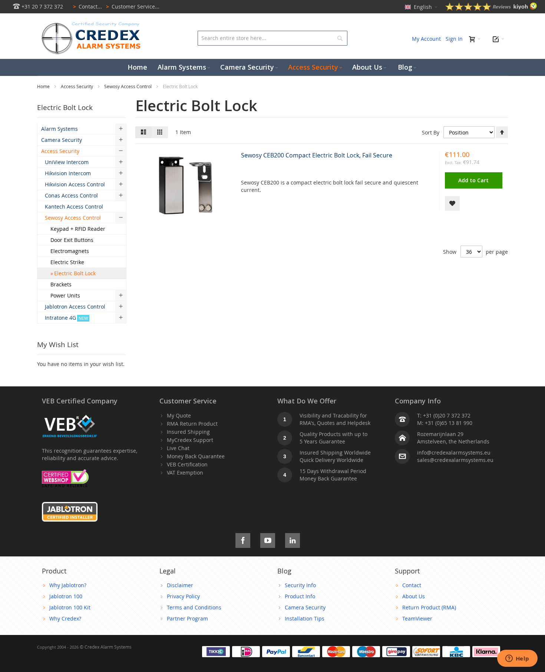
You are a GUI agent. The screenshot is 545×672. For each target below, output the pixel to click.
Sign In (454, 38)
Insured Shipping (188, 431)
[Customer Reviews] (491, 8)
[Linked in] (292, 539)
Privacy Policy (183, 596)
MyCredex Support (190, 439)
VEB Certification (187, 464)
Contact (411, 585)
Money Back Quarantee (196, 456)
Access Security (77, 86)
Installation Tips (304, 618)
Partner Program (187, 618)
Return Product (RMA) (429, 607)
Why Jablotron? (67, 585)
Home (44, 86)
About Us (413, 596)
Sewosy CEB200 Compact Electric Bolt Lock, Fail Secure (316, 155)
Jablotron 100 (65, 596)
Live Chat (178, 448)
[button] (452, 203)
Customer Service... (132, 6)
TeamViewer (417, 618)
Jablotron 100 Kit (69, 607)
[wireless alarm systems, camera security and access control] (92, 24)
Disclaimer (180, 585)
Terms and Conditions (194, 607)
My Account (426, 38)
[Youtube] (267, 539)
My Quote (179, 415)
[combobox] (272, 38)
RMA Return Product (192, 423)
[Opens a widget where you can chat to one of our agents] (517, 659)
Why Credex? (65, 618)
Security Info (300, 585)
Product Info (300, 596)
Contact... (87, 6)
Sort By (430, 132)
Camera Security (305, 607)
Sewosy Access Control (128, 86)
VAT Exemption (185, 472)
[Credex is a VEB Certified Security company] (70, 415)
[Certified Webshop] (65, 472)
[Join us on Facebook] (242, 539)
